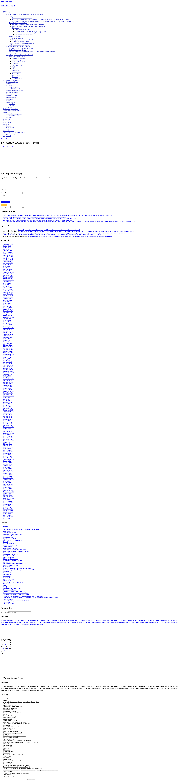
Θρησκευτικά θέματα (9, 567)
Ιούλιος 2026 (7, 246)
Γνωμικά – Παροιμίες (10, 545)
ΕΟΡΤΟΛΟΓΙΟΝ (8, 622)
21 (7, 648)
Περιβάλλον (7, 587)
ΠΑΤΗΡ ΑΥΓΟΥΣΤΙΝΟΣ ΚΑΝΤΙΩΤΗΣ (114, 622)
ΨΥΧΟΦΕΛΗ (35, 624)
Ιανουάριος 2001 (8, 509)
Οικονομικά (7, 584)
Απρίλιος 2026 (7, 250)
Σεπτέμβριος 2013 (8, 427)
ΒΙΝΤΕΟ (57, 620)
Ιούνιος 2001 (7, 506)
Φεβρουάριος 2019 (8, 379)
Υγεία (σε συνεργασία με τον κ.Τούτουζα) (16, 601)
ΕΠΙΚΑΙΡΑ (19, 622)
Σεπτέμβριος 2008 (8, 459)
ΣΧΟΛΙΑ (158, 622)
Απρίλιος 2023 (7, 306)
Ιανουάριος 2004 (8, 490)
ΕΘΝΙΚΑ (124, 620)
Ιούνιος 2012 (7, 435)
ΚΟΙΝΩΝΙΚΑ (74, 622)
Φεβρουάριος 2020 (8, 365)
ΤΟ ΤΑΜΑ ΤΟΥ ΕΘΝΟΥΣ (14, 624)
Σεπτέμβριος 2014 (8, 419)
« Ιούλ (2, 653)
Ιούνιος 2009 (7, 455)
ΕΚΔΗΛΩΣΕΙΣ (143, 620)
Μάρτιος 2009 (7, 456)
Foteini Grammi (7, 147)
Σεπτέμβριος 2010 (8, 447)
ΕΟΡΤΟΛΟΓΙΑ (175, 620)
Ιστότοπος (3, 199)
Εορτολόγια (7, 562)
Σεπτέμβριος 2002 (8, 498)
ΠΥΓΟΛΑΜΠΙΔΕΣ (152, 622)
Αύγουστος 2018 (8, 387)
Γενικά (5, 542)
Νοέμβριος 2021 (8, 332)
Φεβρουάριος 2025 (8, 272)
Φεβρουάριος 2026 (8, 254)
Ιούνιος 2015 (7, 413)
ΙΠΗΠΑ (64, 622)
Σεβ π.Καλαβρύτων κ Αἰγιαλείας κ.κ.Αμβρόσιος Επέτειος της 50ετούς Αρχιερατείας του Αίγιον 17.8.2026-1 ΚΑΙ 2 (37, 220)
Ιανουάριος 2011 (8, 445)
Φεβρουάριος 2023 (8, 309)
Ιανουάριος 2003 (8, 496)
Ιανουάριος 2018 (8, 393)
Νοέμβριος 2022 (8, 314)
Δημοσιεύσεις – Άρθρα (10, 548)
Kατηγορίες (4, 612)
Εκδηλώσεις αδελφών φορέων (12, 554)
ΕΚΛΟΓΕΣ (150, 620)
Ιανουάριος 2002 (8, 503)
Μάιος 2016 (6, 405)
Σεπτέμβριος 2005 (8, 479)
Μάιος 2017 (6, 399)
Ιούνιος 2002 (7, 499)
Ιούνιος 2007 (7, 467)
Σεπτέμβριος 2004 (8, 486)
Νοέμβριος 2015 (8, 410)
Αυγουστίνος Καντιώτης (10, 536)
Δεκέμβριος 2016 (8, 402)
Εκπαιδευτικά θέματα (10, 556)
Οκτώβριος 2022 (8, 315)
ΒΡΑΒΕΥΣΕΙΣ (69, 620)
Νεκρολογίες (7, 580)
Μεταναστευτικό (8, 579)
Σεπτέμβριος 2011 (8, 441)
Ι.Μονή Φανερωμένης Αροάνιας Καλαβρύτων (17, 568)
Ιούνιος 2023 (7, 303)
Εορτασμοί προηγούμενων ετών (12, 560)
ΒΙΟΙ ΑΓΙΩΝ (62, 620)
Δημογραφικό (7, 546)
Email (3, 196)
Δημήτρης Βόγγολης (9, 234)
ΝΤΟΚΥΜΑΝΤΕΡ (95, 622)
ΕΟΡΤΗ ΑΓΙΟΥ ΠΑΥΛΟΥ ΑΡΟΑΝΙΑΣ (164, 620)
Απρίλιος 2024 (7, 288)
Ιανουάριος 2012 (8, 438)
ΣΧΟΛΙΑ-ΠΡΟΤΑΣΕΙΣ (165, 622)
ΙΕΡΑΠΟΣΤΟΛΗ (59, 622)
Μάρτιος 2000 (7, 515)
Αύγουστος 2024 (8, 281)
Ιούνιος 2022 (7, 322)
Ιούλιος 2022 (7, 320)
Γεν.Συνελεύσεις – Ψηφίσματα (12, 540)
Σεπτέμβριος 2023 (8, 298)
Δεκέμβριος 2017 (8, 394)
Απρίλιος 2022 (7, 325)
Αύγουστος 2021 (8, 337)
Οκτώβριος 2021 (8, 334)
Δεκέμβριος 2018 (8, 382)
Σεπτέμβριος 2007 (8, 465)
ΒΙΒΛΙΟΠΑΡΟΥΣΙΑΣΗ (51, 620)
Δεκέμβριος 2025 (8, 257)
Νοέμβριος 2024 (8, 277)
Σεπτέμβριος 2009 (8, 453)
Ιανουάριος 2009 (8, 458)
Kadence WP (31, 779)
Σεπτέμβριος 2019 (8, 373)
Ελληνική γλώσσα (8, 557)
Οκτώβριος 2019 (8, 371)
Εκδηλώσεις (6, 553)
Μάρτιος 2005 (7, 482)
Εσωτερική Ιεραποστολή (10, 565)
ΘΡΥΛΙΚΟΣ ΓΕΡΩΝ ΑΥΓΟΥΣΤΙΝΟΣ (49, 622)
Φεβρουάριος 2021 (8, 346)
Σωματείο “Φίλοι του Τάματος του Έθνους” (16, 593)
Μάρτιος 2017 (7, 401)
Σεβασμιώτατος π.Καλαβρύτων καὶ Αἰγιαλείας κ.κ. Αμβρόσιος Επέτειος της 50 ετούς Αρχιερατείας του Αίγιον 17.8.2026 (39, 218)
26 (4, 650)
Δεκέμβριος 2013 (8, 425)
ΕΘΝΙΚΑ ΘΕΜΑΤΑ (133, 620)
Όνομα (3, 193)
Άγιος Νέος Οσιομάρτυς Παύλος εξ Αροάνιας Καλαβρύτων (21, 529)
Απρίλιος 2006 (7, 475)
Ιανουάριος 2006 (8, 478)
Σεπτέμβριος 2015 (8, 411)
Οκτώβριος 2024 (8, 278)
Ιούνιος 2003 (7, 493)
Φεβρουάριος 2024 (8, 291)
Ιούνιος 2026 (7, 247)
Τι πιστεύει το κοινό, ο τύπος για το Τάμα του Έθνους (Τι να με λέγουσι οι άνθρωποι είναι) (31, 597)
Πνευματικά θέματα (9, 590)
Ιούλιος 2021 (7, 339)
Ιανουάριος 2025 (8, 274)
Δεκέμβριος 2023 (8, 294)
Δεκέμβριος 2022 (8, 312)
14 (7, 646)
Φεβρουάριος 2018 (8, 391)
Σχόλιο (3, 190)
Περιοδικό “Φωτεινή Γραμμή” (12, 588)
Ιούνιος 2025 (7, 266)
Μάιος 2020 (6, 360)
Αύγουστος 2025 (8, 263)
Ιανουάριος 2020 (8, 366)
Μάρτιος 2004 (7, 489)
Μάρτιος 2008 (7, 462)
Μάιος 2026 (6, 249)
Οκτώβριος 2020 (8, 353)
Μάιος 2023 (6, 305)
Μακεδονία (6, 577)
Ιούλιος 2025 (7, 264)
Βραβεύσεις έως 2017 (9, 539)
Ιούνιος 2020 (7, 359)
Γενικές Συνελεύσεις (9, 543)
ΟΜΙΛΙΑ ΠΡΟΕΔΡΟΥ (102, 622)
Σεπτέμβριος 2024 (8, 280)
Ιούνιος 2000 (7, 513)
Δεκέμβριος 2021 (8, 331)
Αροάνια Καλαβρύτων (10, 533)
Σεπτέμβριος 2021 (8, 336)
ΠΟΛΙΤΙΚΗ (136, 622)
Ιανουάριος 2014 (8, 424)
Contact (5, 526)
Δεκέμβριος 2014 (8, 418)
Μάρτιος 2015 (7, 414)
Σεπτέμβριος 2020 (8, 354)
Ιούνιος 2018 (7, 388)
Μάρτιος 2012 (7, 436)
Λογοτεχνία (6, 576)
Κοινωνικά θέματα (9, 574)
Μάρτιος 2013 (7, 430)
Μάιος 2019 (6, 377)
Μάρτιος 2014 (7, 422)
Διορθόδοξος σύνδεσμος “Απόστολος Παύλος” (16, 551)
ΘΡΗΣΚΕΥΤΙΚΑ (38, 622)
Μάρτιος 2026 (7, 252)
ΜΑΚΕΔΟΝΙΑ (79, 622)
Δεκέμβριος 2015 (8, 408)
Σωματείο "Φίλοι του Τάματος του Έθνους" (16, 594)
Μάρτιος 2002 (7, 501)
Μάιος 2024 (6, 286)
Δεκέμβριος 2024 (8, 275)
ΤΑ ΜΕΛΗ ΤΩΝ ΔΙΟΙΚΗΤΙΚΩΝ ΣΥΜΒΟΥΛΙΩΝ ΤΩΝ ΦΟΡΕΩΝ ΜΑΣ (23, 596)
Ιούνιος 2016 (7, 404)
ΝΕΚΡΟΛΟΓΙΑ (87, 622)
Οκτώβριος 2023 (8, 297)
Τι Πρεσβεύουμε (8, 599)
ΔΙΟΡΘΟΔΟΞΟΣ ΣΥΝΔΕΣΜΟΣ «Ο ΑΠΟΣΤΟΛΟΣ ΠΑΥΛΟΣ (108, 620)
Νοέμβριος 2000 (8, 510)
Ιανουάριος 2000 (8, 517)
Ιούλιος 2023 (7, 302)
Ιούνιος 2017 (7, 397)
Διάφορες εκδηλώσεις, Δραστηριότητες (15, 550)
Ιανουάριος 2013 (8, 431)
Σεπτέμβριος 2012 (8, 433)
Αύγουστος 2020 (8, 356)
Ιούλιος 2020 (7, 357)
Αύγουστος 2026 (8, 244)
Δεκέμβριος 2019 (8, 368)
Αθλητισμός (6, 531)
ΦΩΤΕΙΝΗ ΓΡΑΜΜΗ (9, 604)
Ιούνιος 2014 (7, 421)
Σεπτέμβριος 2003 (8, 492)
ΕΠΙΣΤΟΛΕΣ (27, 622)
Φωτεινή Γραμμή (8, 5)
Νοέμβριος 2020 (8, 351)
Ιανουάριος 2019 (8, 380)
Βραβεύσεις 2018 (8, 537)
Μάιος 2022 (6, 323)
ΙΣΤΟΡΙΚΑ (69, 622)
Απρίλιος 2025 (7, 269)
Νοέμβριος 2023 (8, 295)
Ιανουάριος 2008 (8, 464)
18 (3, 648)
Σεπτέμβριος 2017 (8, 396)
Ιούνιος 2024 (7, 285)
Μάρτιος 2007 (7, 469)
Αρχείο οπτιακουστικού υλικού (12, 534)
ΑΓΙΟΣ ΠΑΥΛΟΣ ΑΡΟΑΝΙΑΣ (22, 620)
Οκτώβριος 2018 (8, 385)
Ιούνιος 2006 (7, 473)
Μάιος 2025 (6, 267)
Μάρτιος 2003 (7, 495)
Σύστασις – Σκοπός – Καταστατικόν (14, 591)
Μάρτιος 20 (6, 518)
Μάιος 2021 (6, 342)
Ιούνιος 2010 (7, 448)
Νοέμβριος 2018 (8, 383)
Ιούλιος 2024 (7, 283)
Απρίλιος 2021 (7, 343)
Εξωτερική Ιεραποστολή (10, 559)
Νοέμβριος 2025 (8, 258)
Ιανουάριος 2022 (8, 329)
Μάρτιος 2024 (7, 289)
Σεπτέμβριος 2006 (8, 472)
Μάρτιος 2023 (7, 308)
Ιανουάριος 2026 (8, 255)
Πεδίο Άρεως (7, 585)
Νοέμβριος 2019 (8, 370)
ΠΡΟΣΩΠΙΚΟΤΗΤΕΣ (144, 622)
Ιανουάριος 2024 (8, 292)
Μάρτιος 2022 (7, 326)
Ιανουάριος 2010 (8, 452)
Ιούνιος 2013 (7, 428)
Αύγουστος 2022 (8, 319)
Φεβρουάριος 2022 (8, 328)
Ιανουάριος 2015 (8, 416)
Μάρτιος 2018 (7, 390)
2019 (1, 620)
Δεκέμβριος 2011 (8, 439)
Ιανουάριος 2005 (8, 484)
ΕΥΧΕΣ (31, 622)
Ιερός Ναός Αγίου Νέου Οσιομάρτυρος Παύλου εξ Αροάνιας (21, 570)
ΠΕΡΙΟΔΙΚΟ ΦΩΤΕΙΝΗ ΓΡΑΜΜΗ (127, 622)
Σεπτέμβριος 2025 (8, 261)
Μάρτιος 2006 (7, 476)
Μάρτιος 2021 (7, 345)
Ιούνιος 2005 (7, 481)
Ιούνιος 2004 (7, 487)
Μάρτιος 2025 (7, 271)
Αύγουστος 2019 (8, 374)
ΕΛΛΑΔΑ (154, 620)
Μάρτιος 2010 (7, 450)
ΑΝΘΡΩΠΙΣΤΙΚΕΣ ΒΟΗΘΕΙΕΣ (38, 620)
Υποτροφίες (7, 602)
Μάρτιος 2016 (7, 407)
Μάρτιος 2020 (7, 363)
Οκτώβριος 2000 (8, 512)
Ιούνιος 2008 (7, 461)
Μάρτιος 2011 (7, 444)
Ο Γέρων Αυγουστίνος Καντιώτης (13, 582)
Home (5, 528)
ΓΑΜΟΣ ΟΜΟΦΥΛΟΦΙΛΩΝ (89, 620)
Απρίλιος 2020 (7, 362)
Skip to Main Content (6, 1)
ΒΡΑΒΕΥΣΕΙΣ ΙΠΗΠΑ (78, 620)
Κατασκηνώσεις (8, 573)
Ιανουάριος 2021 (8, 348)
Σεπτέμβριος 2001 (8, 504)
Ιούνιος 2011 (7, 442)
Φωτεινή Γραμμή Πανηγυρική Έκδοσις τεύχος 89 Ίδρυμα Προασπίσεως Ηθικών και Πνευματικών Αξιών (34, 217)
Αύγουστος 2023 (8, 300)
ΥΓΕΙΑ (22, 624)
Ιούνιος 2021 (7, 340)
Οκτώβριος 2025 (8, 260)
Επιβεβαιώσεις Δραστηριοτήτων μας (14, 563)
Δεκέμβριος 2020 (8, 349)
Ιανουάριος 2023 (8, 311)
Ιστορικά (6, 571)
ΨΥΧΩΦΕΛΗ (41, 624)
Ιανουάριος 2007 (8, 470)
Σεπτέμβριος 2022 (8, 317)
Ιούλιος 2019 (7, 376)
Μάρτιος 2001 (7, 507)
